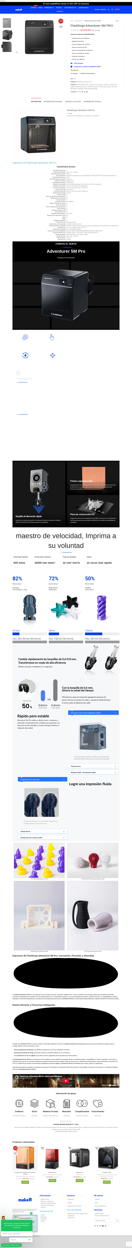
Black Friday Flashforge (90, 88)
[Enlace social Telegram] (87, 92)
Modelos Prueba (50, 1111)
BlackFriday (73, 88)
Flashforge (80, 81)
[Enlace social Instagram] (100, 1226)
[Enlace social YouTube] (102, 1226)
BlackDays (81, 88)
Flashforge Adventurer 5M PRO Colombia (86, 86)
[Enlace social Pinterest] (82, 92)
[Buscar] (108, 9)
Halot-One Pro (52, 1172)
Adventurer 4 (79, 1172)
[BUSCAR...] (117, 1221)
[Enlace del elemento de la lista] (52, 1199)
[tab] (36, 100)
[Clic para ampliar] (17, 52)
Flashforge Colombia (105, 86)
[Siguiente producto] (119, 21)
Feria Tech (114, 86)
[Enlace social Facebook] (78, 92)
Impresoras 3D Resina (29, 1176)
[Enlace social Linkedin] (85, 92)
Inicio (71, 21)
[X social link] (80, 92)
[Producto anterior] (115, 21)
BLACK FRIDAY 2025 (82, 84)
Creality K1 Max (106, 1172)
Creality (105, 84)
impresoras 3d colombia (95, 84)
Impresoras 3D (79, 21)
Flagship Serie (113, 1174)
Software (19, 1111)
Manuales (66, 1111)
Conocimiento (97, 1111)
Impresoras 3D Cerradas (107, 1176)
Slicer (34, 1111)
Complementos (82, 1111)
